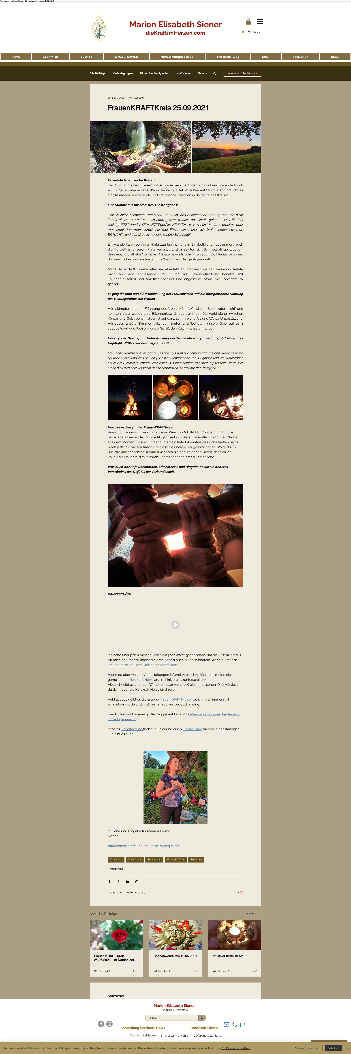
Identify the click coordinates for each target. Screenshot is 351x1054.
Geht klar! (333, 1048)
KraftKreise (183, 73)
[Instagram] (109, 1024)
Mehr (201, 73)
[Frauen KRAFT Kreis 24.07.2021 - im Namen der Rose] (116, 935)
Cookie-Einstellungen (307, 1048)
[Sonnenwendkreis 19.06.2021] (175, 935)
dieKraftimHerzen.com (175, 33)
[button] (248, 21)
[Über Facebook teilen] (109, 881)
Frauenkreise (116, 868)
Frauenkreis (154, 859)
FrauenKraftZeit (175, 859)
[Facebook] (101, 1024)
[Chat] (242, 1024)
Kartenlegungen (123, 73)
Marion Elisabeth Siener (175, 24)
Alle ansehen (253, 913)
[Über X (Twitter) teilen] (118, 881)
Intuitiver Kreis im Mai (228, 956)
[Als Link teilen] (136, 881)
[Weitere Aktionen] (241, 97)
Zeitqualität (116, 859)
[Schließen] (346, 1048)
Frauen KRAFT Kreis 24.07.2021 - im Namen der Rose (114, 958)
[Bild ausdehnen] (140, 147)
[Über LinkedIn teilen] (127, 881)
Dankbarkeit (134, 859)
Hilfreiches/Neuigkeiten (154, 73)
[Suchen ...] (201, 1018)
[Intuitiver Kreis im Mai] (234, 935)
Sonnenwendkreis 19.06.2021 (175, 956)
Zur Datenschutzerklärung (236, 1048)
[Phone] (234, 1024)
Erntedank (196, 859)
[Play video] (175, 625)
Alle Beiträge (97, 73)
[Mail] (226, 1024)
